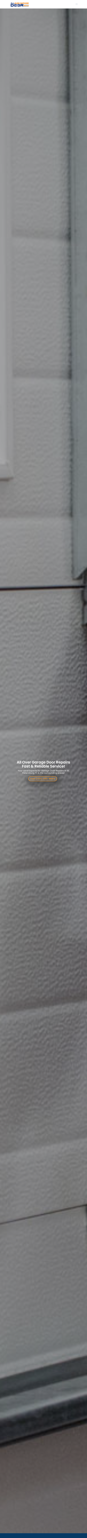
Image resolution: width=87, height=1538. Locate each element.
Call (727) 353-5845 (42, 778)
